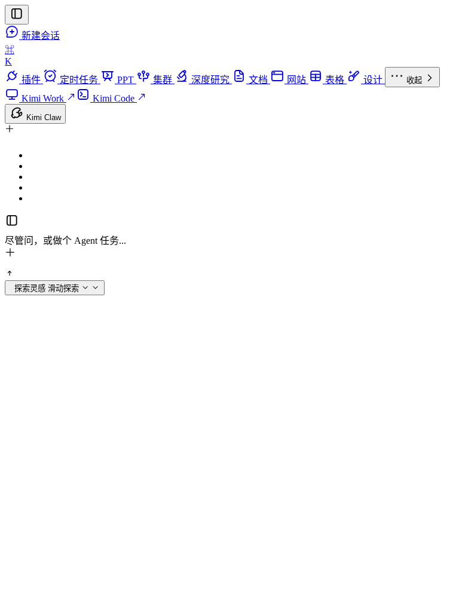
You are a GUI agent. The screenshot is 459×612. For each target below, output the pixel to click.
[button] (229, 132)
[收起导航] (17, 15)
